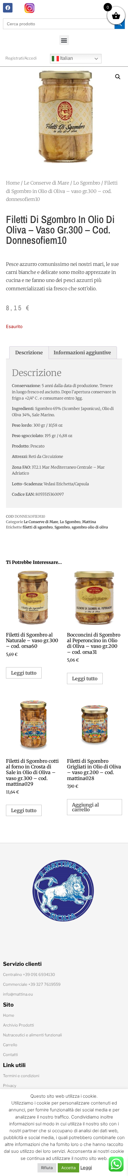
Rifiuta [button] (47, 1167)
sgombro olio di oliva (90, 527)
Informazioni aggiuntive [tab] (82, 352)
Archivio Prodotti (18, 1025)
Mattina (89, 522)
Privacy (9, 1085)
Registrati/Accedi (21, 58)
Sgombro (62, 527)
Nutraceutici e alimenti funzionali (32, 1034)
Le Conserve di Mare (46, 183)
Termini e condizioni (21, 1075)
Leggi (86, 1167)
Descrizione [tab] (29, 352)
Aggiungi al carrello (85, 807)
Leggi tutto (24, 673)
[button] (64, 40)
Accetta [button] (68, 1167)
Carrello (10, 1044)
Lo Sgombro (86, 183)
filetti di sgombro (38, 527)
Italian (66, 58)
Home (13, 183)
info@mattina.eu (18, 994)
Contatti (10, 1054)
